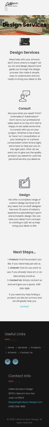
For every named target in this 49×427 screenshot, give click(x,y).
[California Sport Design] (24, 4)
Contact (24, 306)
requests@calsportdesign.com (25, 402)
